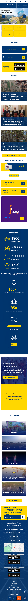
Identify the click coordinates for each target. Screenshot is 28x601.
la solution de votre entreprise (8, 219)
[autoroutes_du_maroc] (10, 1)
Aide (10, 598)
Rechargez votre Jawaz (9, 191)
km (17, 289)
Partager (14, 598)
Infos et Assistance (20, 34)
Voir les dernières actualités (14, 155)
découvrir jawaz (14, 175)
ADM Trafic (20, 28)
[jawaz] (19, 598)
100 (11, 289)
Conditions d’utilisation (14, 587)
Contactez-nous (14, 585)
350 (14, 307)
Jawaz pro (6, 217)
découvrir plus (10, 377)
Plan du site (14, 583)
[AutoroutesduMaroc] (6, 1)
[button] (3, 16)
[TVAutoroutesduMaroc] (25, 1)
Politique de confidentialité (14, 589)
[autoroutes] (15, 1)
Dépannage (7, 34)
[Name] (24, 591)
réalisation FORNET (14, 594)
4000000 (14, 326)
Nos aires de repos (8, 28)
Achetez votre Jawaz (8, 184)
